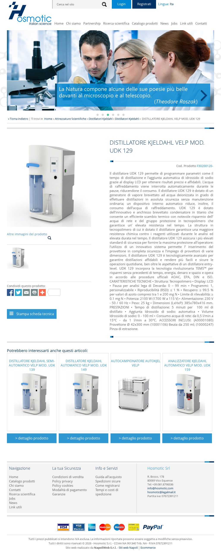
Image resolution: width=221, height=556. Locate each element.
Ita (172, 4)
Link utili (186, 23)
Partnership (92, 23)
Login (121, 4)
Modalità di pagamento (69, 490)
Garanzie (58, 494)
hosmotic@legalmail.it (161, 492)
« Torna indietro (18, 119)
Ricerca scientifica (116, 23)
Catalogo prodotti (145, 23)
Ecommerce (148, 548)
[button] (97, 115)
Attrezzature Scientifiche (71, 119)
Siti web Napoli (128, 548)
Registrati (144, 4)
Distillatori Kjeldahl (100, 119)
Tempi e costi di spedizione (106, 492)
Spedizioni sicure (107, 481)
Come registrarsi (107, 485)
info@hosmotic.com (160, 488)
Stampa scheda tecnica (35, 313)
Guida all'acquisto (108, 477)
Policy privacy (62, 481)
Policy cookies (62, 485)
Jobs (174, 23)
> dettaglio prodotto (31, 438)
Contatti (201, 23)
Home (58, 23)
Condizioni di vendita (68, 477)
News (164, 23)
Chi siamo (73, 23)
